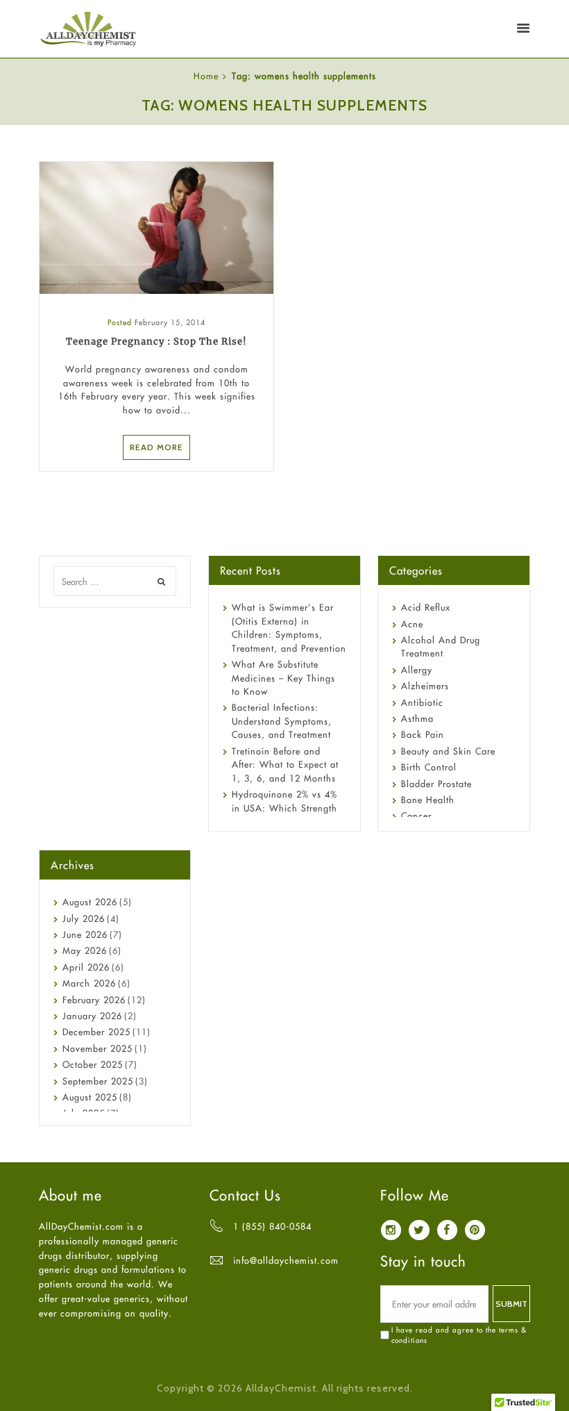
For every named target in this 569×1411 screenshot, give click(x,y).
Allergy (416, 669)
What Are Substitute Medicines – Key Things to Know (283, 678)
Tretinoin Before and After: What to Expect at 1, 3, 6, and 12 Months (285, 764)
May (84, 950)
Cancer (416, 815)
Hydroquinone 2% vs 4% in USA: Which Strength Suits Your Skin (284, 808)
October (92, 1064)
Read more (156, 447)
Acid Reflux (425, 607)
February (94, 999)
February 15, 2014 (170, 322)
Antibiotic (422, 702)
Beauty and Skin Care (448, 751)
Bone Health (428, 799)
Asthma (417, 718)
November (97, 1048)
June (85, 934)
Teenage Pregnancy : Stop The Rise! (156, 341)
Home (206, 75)
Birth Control (429, 767)
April (86, 967)
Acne (412, 623)
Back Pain (422, 734)
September (97, 1081)
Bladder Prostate (436, 783)
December (96, 1031)
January (92, 1015)
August (89, 901)
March (89, 983)
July (83, 918)
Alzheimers (425, 685)
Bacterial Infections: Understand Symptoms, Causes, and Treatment (282, 721)
